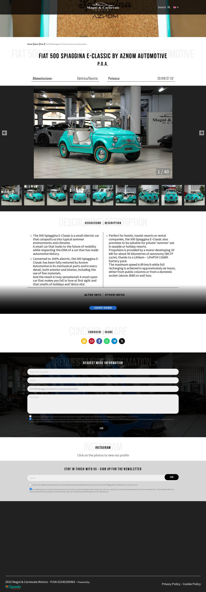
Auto (36, 44)
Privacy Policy (171, 584)
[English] (176, 7)
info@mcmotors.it (96, 530)
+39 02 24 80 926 (92, 521)
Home (30, 44)
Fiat (42, 44)
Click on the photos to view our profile (103, 455)
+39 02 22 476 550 (92, 518)
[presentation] (4, 132)
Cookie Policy (192, 584)
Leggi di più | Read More (103, 308)
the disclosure (53, 416)
